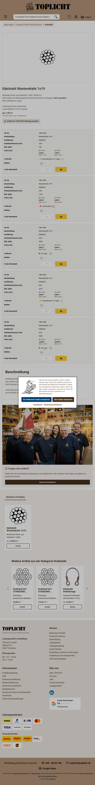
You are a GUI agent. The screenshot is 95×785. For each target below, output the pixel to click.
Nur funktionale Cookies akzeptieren (36, 399)
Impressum (37, 404)
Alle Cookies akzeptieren (63, 399)
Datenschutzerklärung (53, 404)
